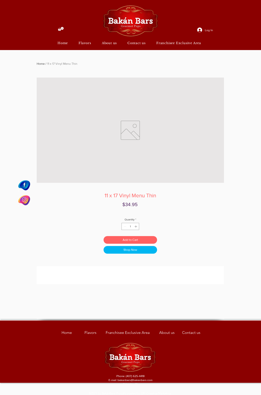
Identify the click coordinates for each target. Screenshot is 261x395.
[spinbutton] (130, 226)
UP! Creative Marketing (156, 393)
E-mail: (113, 380)
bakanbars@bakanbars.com (135, 380)
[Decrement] (124, 226)
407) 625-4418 (135, 376)
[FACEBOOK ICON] (24, 185)
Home (41, 63)
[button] (61, 29)
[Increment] (136, 226)
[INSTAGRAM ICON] (24, 200)
